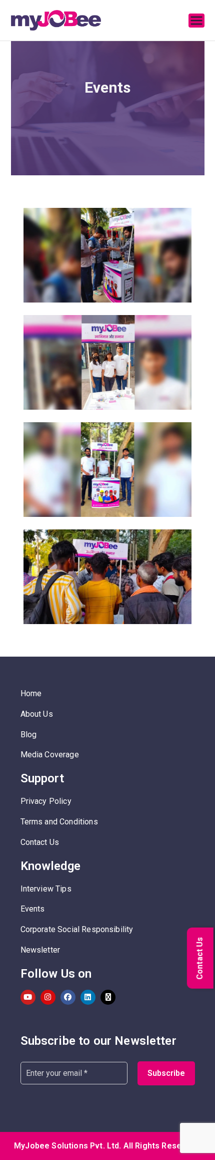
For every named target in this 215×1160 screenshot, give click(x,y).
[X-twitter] (108, 997)
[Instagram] (48, 997)
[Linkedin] (88, 997)
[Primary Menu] (196, 21)
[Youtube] (28, 997)
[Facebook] (68, 997)
